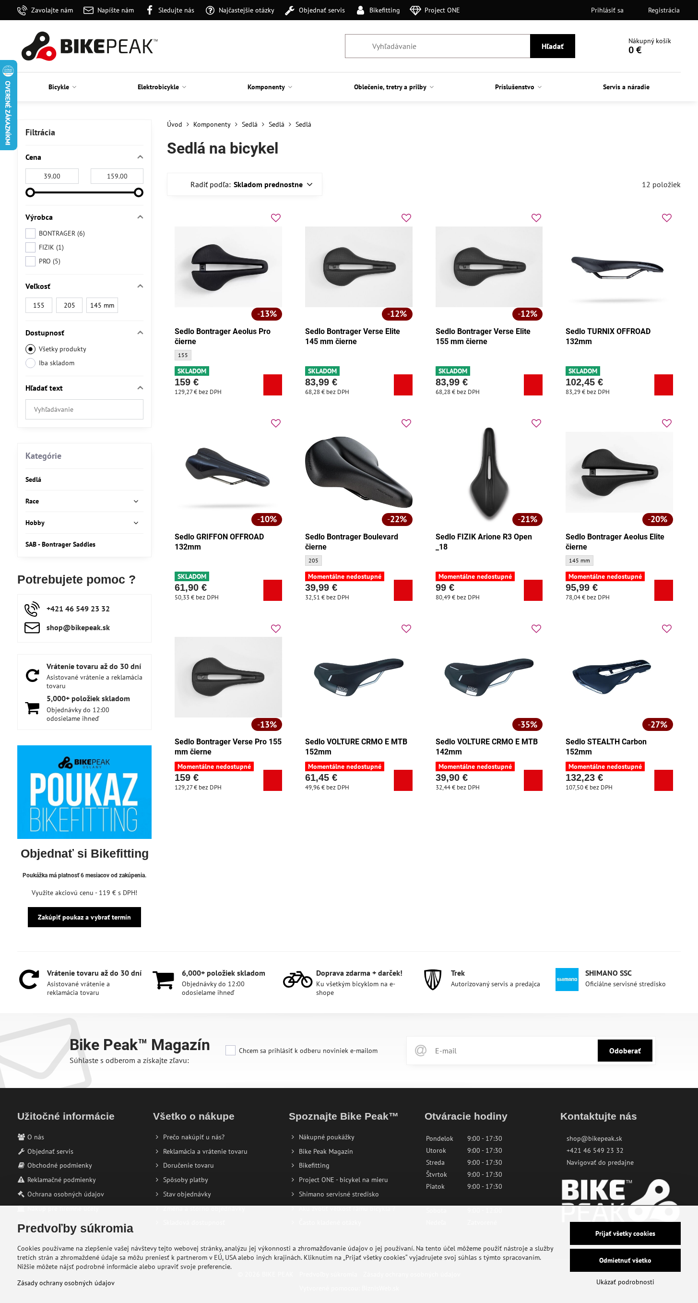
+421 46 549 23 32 (595, 1150)
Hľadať (553, 46)
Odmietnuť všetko (625, 1260)
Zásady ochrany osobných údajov (66, 1283)
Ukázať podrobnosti (625, 1282)
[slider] (30, 192)
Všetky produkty (62, 349)
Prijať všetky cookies (625, 1233)
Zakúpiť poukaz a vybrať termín (84, 917)
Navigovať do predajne (600, 1162)
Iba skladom (56, 363)
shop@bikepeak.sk (594, 1138)
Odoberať (625, 1050)
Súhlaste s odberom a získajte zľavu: (129, 1060)
